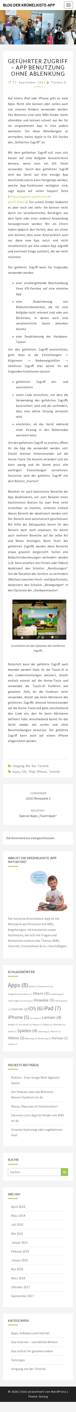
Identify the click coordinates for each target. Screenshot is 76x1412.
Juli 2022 (17, 1224)
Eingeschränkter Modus (20, 994)
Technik (54, 772)
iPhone (41, 772)
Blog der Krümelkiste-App (29, 4)
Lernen (51, 1017)
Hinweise (43, 1000)
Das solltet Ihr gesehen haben (32, 1351)
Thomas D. (58, 82)
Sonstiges (18, 1360)
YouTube (60, 1038)
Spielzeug (44, 1031)
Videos (16, 1037)
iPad (31, 772)
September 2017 (22, 1296)
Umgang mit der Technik (31, 766)
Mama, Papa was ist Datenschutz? (34, 1106)
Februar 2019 (20, 1251)
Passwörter (25, 1024)
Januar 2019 (19, 1260)
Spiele (12, 1031)
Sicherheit (59, 1024)
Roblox (47, 1024)
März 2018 (18, 1278)
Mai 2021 (17, 1233)
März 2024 (18, 1216)
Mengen (13, 1024)
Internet (19, 1009)
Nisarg (43, 1396)
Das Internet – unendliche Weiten (34, 1342)
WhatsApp (31, 1038)
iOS (23, 772)
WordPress (58, 1391)
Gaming (28, 1000)
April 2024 (18, 1207)
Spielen (27, 1030)
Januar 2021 (19, 1242)
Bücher (33, 986)
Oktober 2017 (20, 1287)
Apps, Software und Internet (30, 1333)
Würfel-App (44, 1038)
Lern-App (35, 1018)
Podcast (38, 1024)
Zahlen (12, 1044)
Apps (16, 772)
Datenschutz (46, 986)
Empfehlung (56, 994)
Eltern (41, 993)
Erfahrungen (15, 1000)
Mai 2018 (17, 1269)
